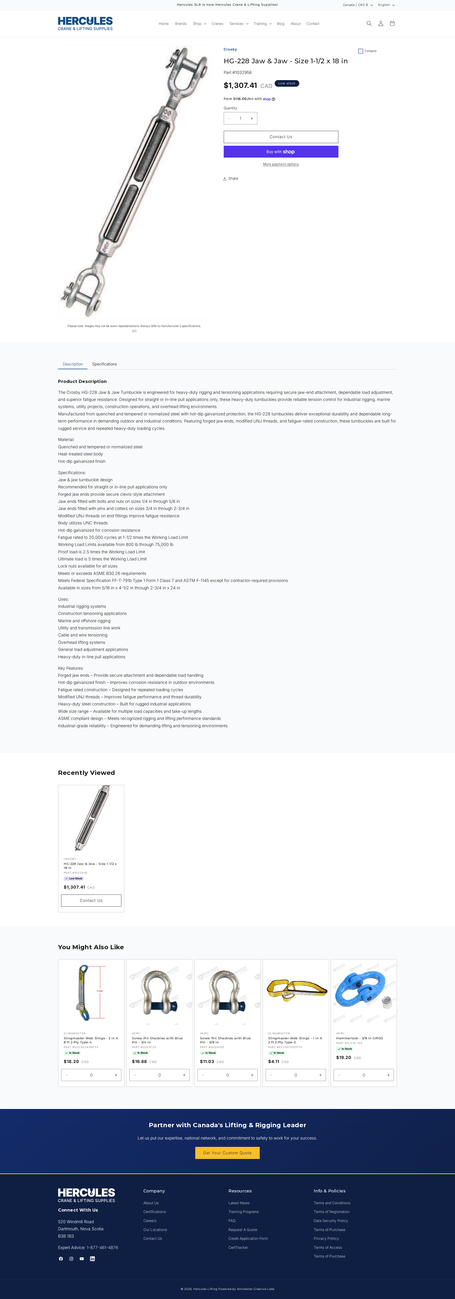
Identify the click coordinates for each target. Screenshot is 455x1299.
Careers (149, 1220)
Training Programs (243, 1211)
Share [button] (233, 178)
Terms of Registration (332, 1211)
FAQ (232, 1220)
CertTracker (238, 1247)
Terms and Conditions (332, 1202)
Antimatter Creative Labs (255, 1288)
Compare (370, 51)
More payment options (281, 164)
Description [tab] (73, 364)
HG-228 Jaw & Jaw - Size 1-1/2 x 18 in (90, 866)
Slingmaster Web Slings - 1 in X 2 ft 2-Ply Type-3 (295, 1040)
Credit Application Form (248, 1238)
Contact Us (152, 1238)
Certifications (154, 1211)
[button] (199, 23)
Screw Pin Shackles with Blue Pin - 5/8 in (225, 1040)
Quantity (230, 108)
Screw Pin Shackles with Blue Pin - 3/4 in (157, 1040)
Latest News (239, 1202)
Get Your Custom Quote (227, 1152)
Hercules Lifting (205, 1288)
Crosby (230, 49)
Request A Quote (242, 1229)
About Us (151, 1202)
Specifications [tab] (104, 364)
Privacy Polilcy (326, 1238)
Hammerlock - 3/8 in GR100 (359, 1038)
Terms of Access (328, 1247)
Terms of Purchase (329, 1229)
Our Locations (155, 1229)
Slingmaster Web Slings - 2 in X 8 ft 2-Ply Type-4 (91, 1040)
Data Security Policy (331, 1220)
